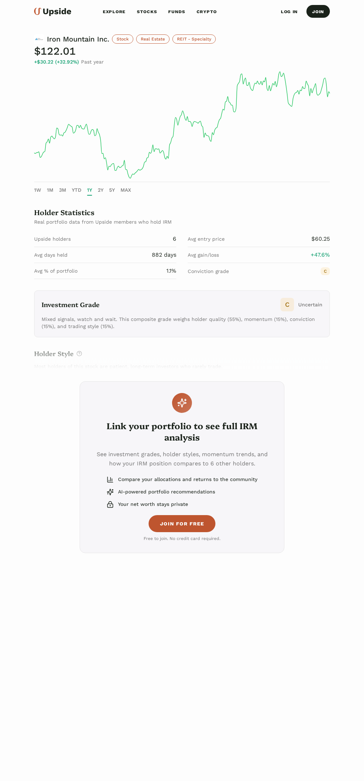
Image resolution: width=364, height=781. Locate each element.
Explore (114, 11)
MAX (126, 190)
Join (318, 11)
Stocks (147, 11)
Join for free (182, 523)
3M (62, 190)
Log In (289, 11)
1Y (89, 190)
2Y (100, 190)
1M (50, 190)
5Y (112, 190)
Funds (176, 11)
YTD (76, 190)
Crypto (207, 11)
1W (37, 190)
